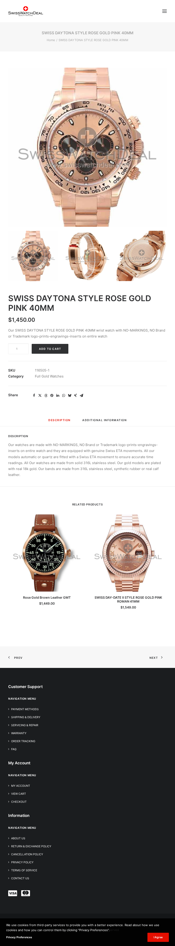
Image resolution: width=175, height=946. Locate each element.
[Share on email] (81, 395)
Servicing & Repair (24, 725)
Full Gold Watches (49, 376)
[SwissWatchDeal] (25, 11)
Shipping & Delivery (25, 717)
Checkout (19, 801)
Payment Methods (25, 709)
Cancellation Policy (27, 854)
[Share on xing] (75, 395)
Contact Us (20, 878)
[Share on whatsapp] (63, 395)
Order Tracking (23, 741)
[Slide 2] (87, 256)
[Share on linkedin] (57, 395)
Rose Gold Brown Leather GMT (47, 597)
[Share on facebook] (34, 395)
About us (18, 838)
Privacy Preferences (19, 937)
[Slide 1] (33, 256)
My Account (20, 785)
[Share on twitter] (40, 395)
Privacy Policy (22, 862)
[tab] (104, 422)
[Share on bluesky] (69, 395)
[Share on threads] (46, 395)
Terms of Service (24, 870)
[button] (164, 11)
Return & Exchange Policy (31, 846)
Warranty (18, 733)
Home (51, 40)
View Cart (18, 793)
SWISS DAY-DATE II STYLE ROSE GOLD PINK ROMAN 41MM (128, 599)
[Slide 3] (142, 256)
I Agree (158, 937)
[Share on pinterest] (51, 395)
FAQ (13, 749)
